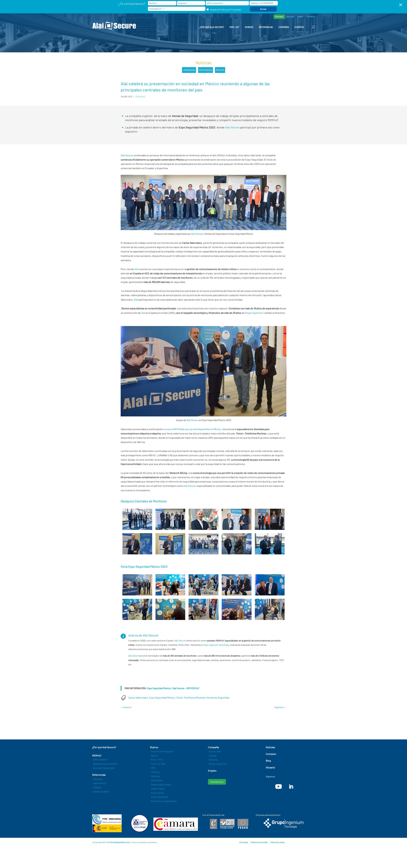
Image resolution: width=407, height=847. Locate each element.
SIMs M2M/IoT (100, 759)
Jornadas (189, 69)
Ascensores (157, 792)
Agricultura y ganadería (163, 800)
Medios (220, 69)
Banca (154, 755)
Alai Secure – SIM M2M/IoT (186, 688)
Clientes (97, 778)
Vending (155, 776)
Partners (279, 16)
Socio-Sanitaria (159, 796)
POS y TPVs (157, 759)
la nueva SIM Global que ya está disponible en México (192, 429)
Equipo (213, 755)
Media (300, 16)
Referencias (266, 27)
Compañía (283, 27)
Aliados (97, 787)
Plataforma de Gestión (105, 763)
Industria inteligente (162, 751)
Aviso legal (243, 842)
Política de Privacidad (230, 9)
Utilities (155, 771)
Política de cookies (277, 842)
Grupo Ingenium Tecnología (215, 644)
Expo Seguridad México (159, 688)
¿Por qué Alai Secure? (211, 27)
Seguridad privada (161, 784)
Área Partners (217, 781)
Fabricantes (99, 783)
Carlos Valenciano (138, 697)
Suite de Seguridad (103, 767)
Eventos (299, 27)
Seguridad (205, 69)
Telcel (179, 697)
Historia (213, 759)
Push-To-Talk (158, 763)
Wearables (157, 780)
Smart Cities (158, 788)
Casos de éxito (101, 791)
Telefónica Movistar (194, 697)
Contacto (310, 16)
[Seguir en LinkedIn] (291, 786)
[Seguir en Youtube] (278, 786)
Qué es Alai (215, 751)
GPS (153, 767)
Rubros (249, 27)
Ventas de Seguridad (217, 697)
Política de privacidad (259, 842)
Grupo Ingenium (254, 312)
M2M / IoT (234, 27)
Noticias (290, 16)
